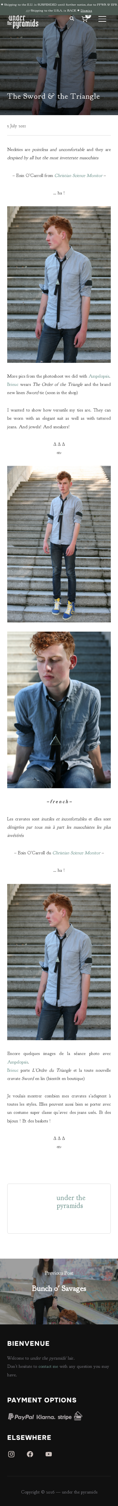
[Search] (71, 18)
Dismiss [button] (86, 10)
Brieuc (12, 384)
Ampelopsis (98, 376)
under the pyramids (71, 1201)
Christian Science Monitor (78, 175)
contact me (48, 1366)
